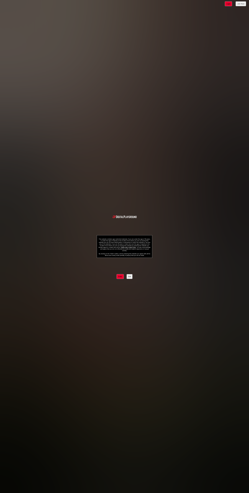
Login (228, 4)
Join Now (240, 4)
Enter (120, 277)
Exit (129, 277)
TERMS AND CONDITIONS (128, 247)
